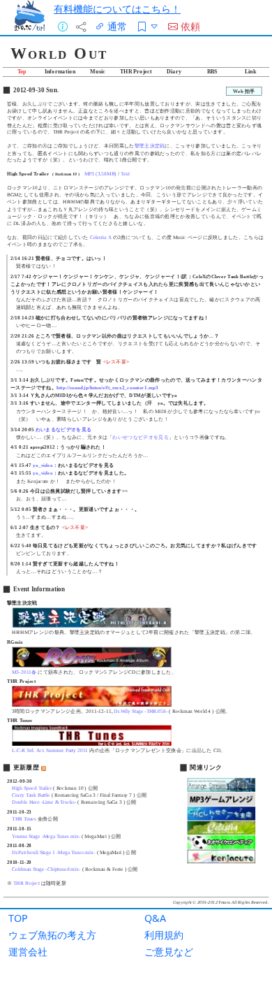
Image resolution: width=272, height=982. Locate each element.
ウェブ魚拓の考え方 (52, 934)
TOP (18, 918)
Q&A (155, 918)
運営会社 (27, 951)
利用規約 (163, 934)
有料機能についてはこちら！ (117, 8)
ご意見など (168, 951)
